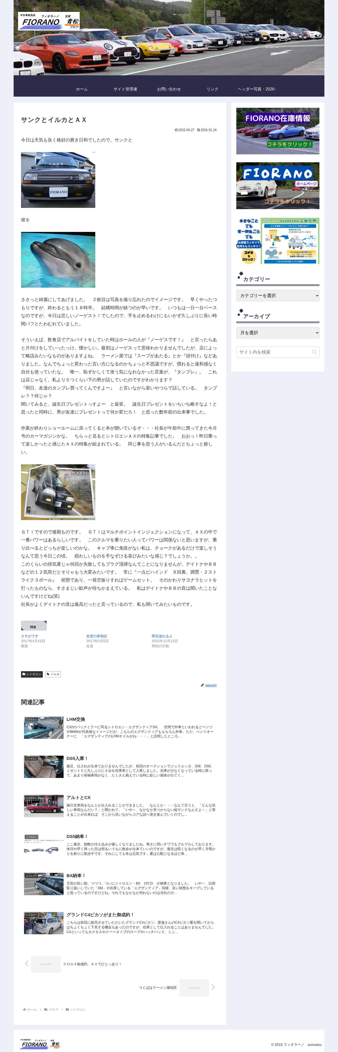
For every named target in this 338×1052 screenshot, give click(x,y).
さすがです (29, 636)
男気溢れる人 (162, 636)
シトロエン (33, 674)
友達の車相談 (96, 636)
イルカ (54, 674)
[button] (314, 352)
